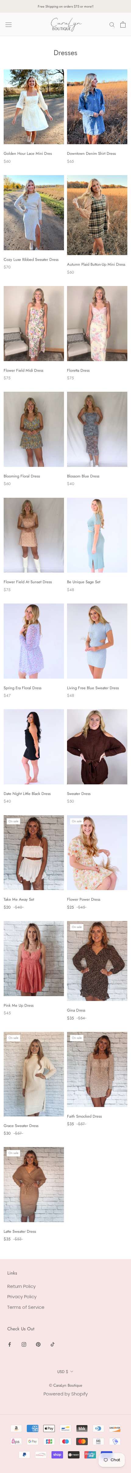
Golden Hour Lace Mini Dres (28, 153)
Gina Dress (76, 1010)
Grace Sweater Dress (21, 1126)
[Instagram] (24, 1344)
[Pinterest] (38, 1344)
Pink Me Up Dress (19, 1005)
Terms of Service (25, 1307)
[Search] (112, 24)
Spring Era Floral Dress (22, 688)
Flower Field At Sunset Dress (28, 582)
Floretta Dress (78, 370)
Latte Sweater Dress (20, 1231)
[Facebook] (9, 1344)
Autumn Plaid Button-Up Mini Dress (96, 264)
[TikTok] (52, 1344)
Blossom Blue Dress (83, 476)
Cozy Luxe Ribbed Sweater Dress (31, 259)
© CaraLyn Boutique (65, 1385)
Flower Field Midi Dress (23, 370)
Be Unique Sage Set (83, 582)
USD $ (62, 1372)
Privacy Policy (22, 1296)
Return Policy (21, 1286)
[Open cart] (123, 25)
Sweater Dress (78, 793)
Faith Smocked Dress (84, 1116)
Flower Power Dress (83, 899)
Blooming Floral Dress (22, 476)
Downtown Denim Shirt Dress (91, 153)
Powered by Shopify (66, 1394)
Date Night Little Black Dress (27, 793)
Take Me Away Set (19, 899)
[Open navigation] (8, 24)
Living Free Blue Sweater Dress (93, 688)
